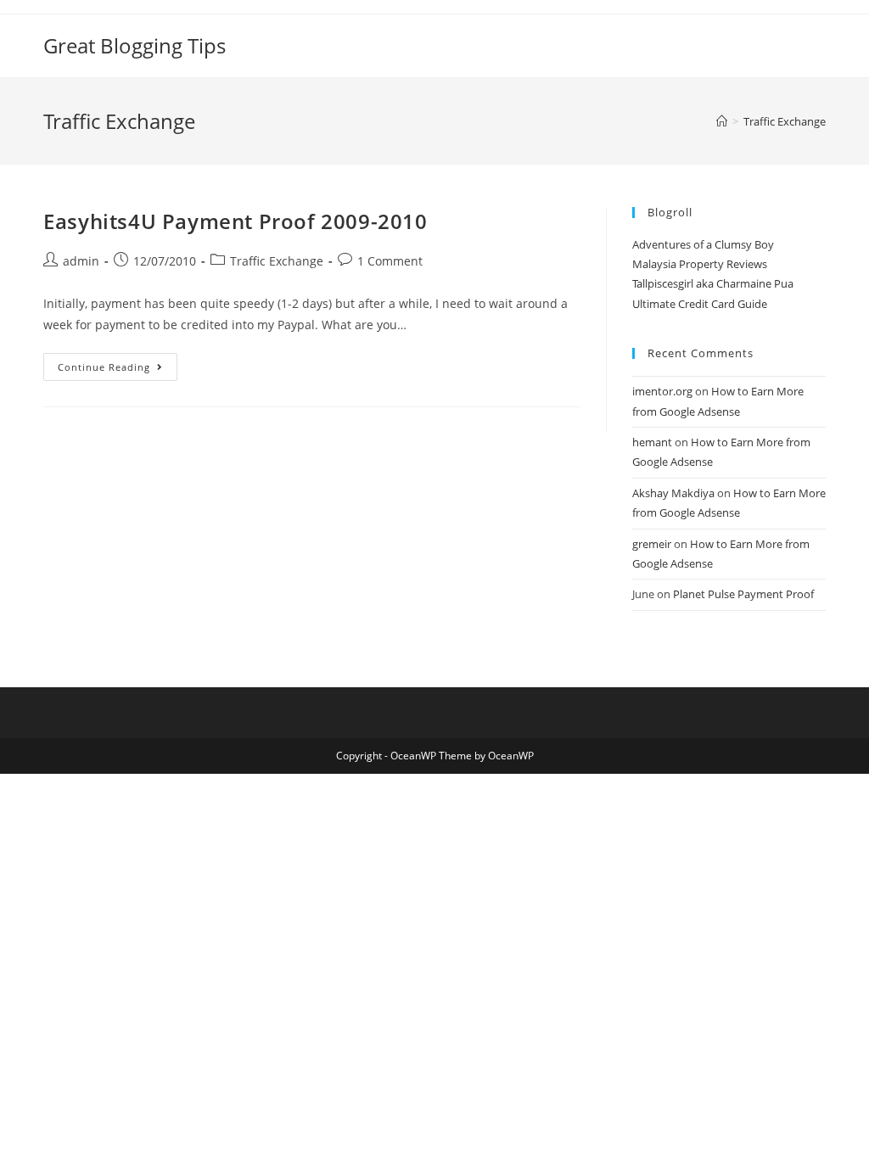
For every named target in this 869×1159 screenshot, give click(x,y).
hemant (652, 442)
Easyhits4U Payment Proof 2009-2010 (235, 221)
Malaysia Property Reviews (699, 264)
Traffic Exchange (276, 261)
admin (81, 261)
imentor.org (662, 391)
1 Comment (390, 261)
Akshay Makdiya (673, 493)
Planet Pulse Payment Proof (743, 594)
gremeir (651, 544)
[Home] (721, 121)
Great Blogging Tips (134, 45)
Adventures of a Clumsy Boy (703, 244)
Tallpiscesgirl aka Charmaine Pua (712, 283)
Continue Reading (117, 370)
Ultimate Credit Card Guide (699, 303)
